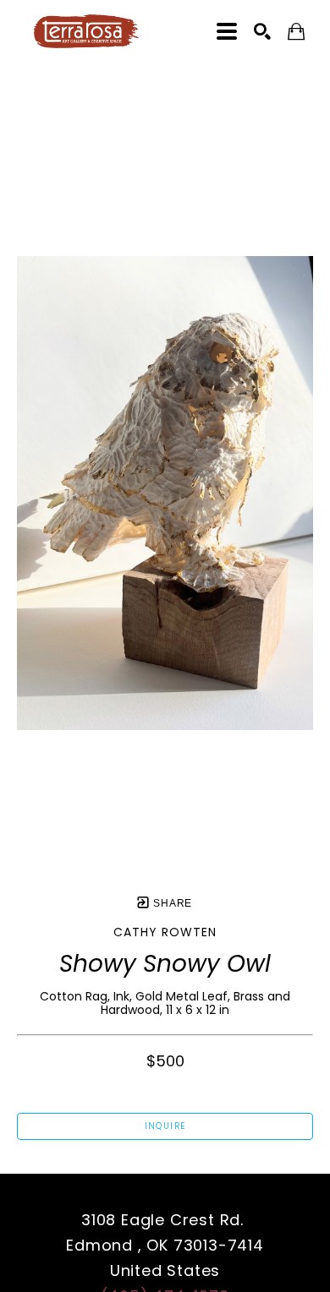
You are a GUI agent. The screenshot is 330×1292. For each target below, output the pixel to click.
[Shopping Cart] (296, 31)
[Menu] (227, 31)
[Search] (262, 31)
